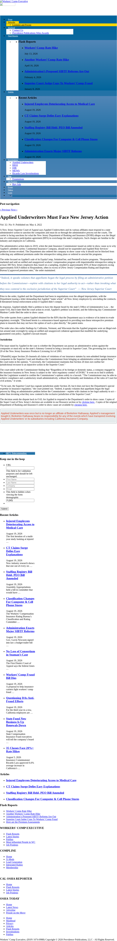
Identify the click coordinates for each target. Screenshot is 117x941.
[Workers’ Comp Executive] (14, 1)
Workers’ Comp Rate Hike (41, 47)
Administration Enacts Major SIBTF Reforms (53, 151)
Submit (4, 509)
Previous (5, 209)
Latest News (12, 907)
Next (14, 209)
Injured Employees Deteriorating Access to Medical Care (60, 104)
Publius (9, 839)
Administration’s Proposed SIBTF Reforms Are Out (57, 71)
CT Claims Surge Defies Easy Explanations (51, 115)
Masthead (10, 920)
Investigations (12, 931)
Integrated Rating (14, 864)
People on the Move (15, 912)
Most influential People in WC (20, 842)
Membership (12, 867)
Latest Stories (12, 836)
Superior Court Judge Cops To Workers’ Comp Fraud (59, 83)
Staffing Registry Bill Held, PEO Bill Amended (54, 127)
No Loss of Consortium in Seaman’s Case (20, 653)
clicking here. (88, 402)
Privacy (9, 923)
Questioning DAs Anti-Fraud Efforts (20, 699)
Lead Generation (14, 862)
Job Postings (12, 845)
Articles (10, 926)
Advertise (10, 910)
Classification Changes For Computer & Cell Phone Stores (61, 139)
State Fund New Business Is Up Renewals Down (16, 722)
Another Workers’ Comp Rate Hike (47, 59)
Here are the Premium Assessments (23, 822)
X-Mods (10, 859)
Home (9, 856)
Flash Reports (12, 834)
